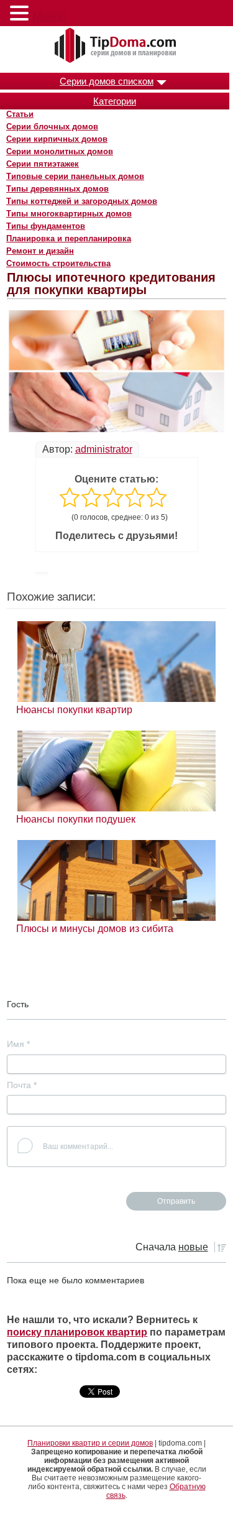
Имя (18, 1044)
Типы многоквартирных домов (69, 213)
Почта (22, 1085)
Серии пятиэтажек (42, 163)
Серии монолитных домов (59, 151)
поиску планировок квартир (77, 1332)
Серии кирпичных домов (56, 139)
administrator (103, 449)
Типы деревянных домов (57, 188)
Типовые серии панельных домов (75, 176)
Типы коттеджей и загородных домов (81, 201)
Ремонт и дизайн (40, 251)
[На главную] (117, 46)
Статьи (20, 114)
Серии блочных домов (52, 126)
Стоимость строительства (58, 263)
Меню (49, 15)
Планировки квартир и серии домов (90, 1443)
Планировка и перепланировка (68, 238)
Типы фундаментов (45, 226)
